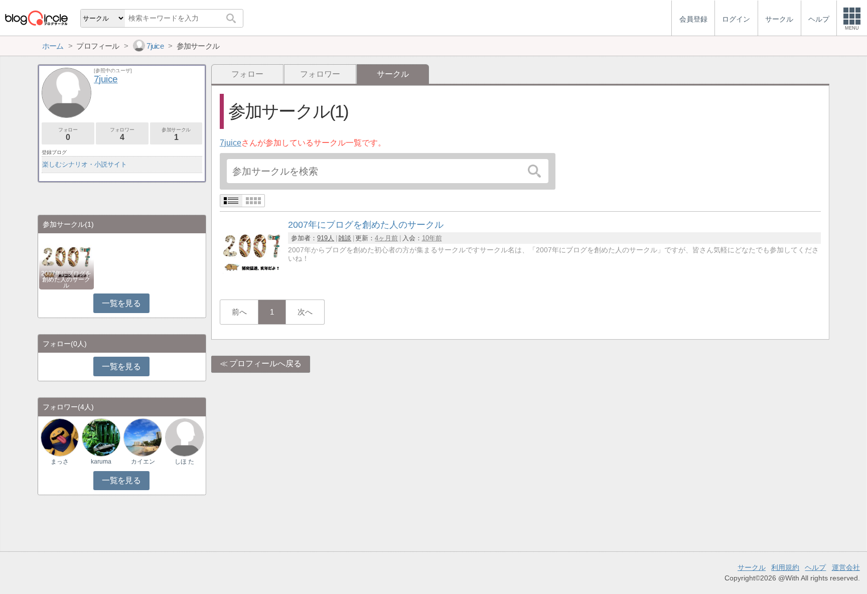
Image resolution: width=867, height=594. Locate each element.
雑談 (344, 238)
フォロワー (320, 74)
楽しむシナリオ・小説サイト (84, 164)
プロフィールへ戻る (265, 363)
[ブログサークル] (36, 18)
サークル (752, 567)
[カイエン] (142, 436)
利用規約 (785, 567)
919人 (325, 238)
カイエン (143, 462)
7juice (230, 142)
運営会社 (846, 567)
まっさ (60, 462)
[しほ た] (184, 436)
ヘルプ (815, 567)
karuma (101, 462)
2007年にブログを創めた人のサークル (66, 279)
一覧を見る (121, 303)
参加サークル (176, 134)
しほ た (184, 462)
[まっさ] (60, 436)
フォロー (247, 74)
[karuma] (101, 436)
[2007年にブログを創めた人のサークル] (252, 281)
